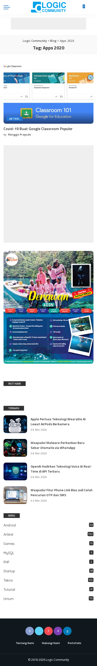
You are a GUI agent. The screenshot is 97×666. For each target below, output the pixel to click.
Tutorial (9, 589)
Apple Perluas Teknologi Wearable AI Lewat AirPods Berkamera (58, 421)
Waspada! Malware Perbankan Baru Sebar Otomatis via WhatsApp (58, 445)
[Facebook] (29, 631)
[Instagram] (58, 631)
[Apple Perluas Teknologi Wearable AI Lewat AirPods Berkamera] (15, 424)
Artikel (14, 118)
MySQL (9, 553)
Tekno (8, 580)
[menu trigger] (8, 7)
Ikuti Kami (14, 383)
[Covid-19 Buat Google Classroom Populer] (48, 93)
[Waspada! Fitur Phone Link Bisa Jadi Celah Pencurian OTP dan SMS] (15, 495)
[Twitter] (39, 631)
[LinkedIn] (67, 631)
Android (10, 525)
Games (9, 544)
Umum (9, 599)
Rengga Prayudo (19, 134)
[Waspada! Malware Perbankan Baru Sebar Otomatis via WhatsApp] (15, 448)
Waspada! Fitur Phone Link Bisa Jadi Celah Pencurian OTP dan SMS (62, 492)
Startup (9, 571)
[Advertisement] (48, 24)
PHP (6, 562)
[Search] (90, 7)
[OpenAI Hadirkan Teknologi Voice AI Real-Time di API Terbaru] (15, 471)
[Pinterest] (48, 631)
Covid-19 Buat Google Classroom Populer (38, 128)
